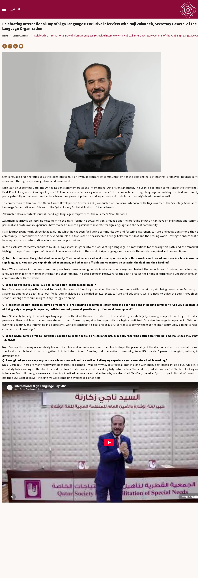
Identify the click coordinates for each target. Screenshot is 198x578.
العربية (12, 9)
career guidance (21, 35)
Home (5, 35)
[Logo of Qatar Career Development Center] (188, 11)
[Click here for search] (21, 9)
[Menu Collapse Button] (5, 9)
